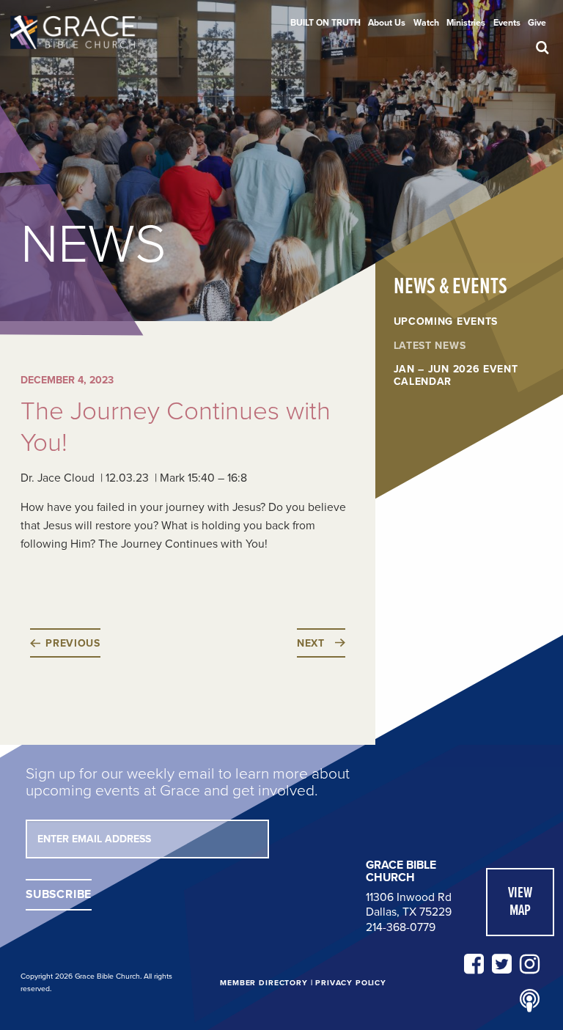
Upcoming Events (446, 322)
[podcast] (530, 1001)
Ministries (465, 23)
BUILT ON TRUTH (325, 23)
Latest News (430, 346)
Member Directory (263, 982)
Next (311, 643)
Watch (426, 23)
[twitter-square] (502, 965)
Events (506, 23)
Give (537, 23)
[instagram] (530, 965)
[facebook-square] (474, 965)
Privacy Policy (350, 982)
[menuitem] (325, 22)
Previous (72, 643)
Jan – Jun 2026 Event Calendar (456, 376)
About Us (386, 23)
